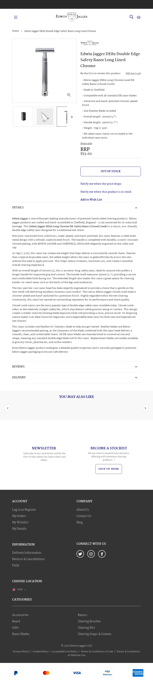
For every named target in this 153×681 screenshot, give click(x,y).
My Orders (19, 516)
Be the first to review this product (100, 73)
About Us (82, 510)
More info (86, 144)
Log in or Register (24, 510)
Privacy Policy (21, 652)
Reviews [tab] (18, 367)
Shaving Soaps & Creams (94, 634)
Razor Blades (20, 634)
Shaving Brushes (89, 621)
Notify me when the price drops (100, 184)
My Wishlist (20, 522)
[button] (69, 95)
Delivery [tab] (19, 377)
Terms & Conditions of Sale (97, 652)
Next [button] (145, 408)
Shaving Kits (86, 628)
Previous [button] (8, 408)
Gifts (15, 628)
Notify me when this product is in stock (105, 192)
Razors (82, 615)
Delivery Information (26, 553)
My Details (19, 529)
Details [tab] (18, 207)
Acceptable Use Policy (64, 652)
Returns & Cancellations (28, 559)
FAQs (15, 565)
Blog (79, 522)
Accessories (20, 615)
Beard (16, 621)
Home (15, 31)
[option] (76, 3)
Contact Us (83, 516)
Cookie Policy (41, 652)
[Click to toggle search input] (131, 17)
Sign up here (108, 469)
